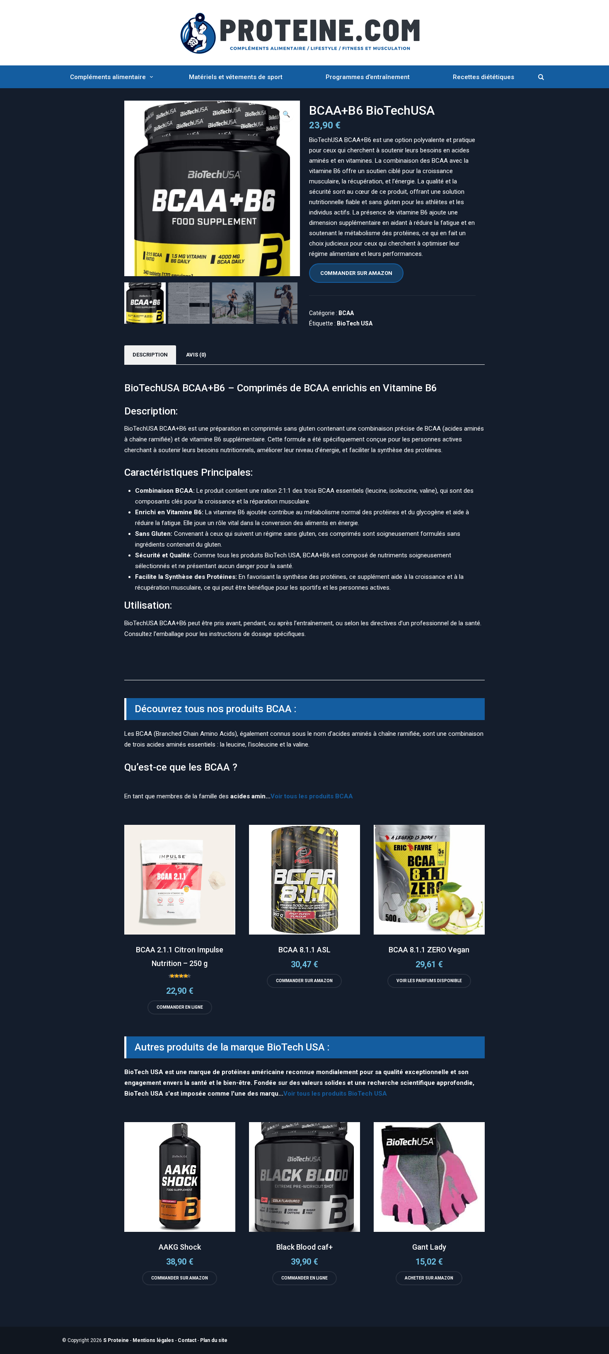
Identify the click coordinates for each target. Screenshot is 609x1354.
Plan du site (213, 1340)
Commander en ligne (180, 1007)
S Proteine (116, 1340)
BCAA (346, 313)
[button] (286, 114)
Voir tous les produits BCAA (312, 796)
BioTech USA (354, 323)
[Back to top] (600, 1345)
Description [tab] (150, 355)
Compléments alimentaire (108, 77)
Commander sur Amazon (356, 273)
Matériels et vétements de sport (236, 77)
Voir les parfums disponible (429, 980)
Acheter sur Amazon (429, 1278)
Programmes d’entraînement (368, 77)
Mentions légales (153, 1340)
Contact (187, 1340)
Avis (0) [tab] (196, 355)
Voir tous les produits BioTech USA (335, 1093)
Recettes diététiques (483, 77)
